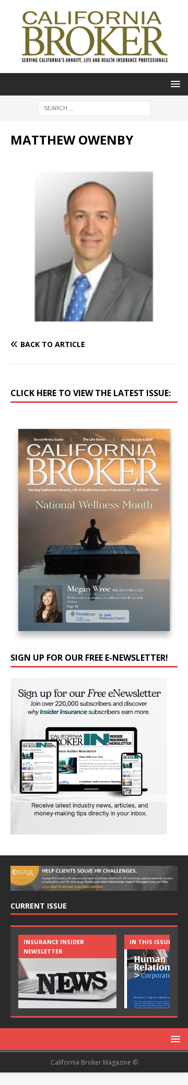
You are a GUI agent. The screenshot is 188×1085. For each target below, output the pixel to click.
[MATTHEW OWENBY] (94, 324)
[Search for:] (94, 107)
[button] (173, 84)
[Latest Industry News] (67, 971)
